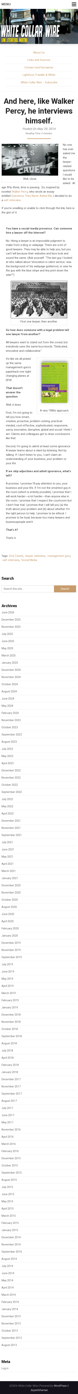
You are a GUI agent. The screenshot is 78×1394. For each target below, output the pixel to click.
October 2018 (10, 1029)
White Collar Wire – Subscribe (39, 82)
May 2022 (7, 806)
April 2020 (8, 921)
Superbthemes (39, 1390)
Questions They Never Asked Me (31, 196)
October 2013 (10, 1330)
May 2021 (7, 856)
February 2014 (10, 1301)
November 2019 (11, 950)
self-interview (12, 200)
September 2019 (12, 957)
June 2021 (8, 849)
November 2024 (11, 677)
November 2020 (11, 892)
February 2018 (10, 1064)
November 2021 (11, 827)
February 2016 (10, 1151)
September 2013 (12, 1337)
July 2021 (7, 842)
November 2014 (11, 1244)
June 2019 (8, 971)
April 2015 (8, 1208)
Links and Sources (38, 60)
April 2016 (8, 1136)
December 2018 (11, 1014)
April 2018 (8, 1057)
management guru (59, 556)
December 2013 (11, 1316)
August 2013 (9, 1345)
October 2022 (10, 784)
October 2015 (10, 1165)
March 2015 (9, 1215)
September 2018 (12, 1036)
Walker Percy (20, 191)
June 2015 (8, 1194)
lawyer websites (35, 556)
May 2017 (7, 1122)
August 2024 (9, 691)
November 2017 (11, 1086)
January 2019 (10, 1007)
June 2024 (8, 698)
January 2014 (10, 1309)
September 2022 (12, 791)
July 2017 (7, 1108)
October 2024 (10, 684)
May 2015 (7, 1201)
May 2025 (7, 648)
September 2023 (12, 734)
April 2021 (8, 863)
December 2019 (11, 942)
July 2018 (7, 1050)
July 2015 (7, 1187)
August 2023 (9, 741)
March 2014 (9, 1294)
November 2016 (11, 1129)
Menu (6, 4)
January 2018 (10, 1072)
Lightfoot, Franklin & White (39, 75)
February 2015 (10, 1222)
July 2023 (7, 748)
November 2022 (11, 777)
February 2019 (10, 1000)
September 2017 (12, 1093)
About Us (39, 52)
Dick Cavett (16, 556)
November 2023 (11, 720)
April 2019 (8, 985)
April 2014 (8, 1287)
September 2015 (12, 1172)
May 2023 (7, 756)
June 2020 (8, 914)
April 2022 (8, 813)
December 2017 (11, 1079)
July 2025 (7, 633)
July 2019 (7, 964)
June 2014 (8, 1273)
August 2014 (9, 1258)
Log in (5, 1368)
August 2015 (9, 1179)
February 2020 (10, 928)
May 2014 (7, 1280)
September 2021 (12, 835)
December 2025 (11, 619)
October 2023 (10, 727)
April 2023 (8, 763)
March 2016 (9, 1143)
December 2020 (11, 885)
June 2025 (8, 641)
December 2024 (11, 669)
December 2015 (11, 1158)
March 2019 (9, 993)
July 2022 (7, 799)
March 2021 (9, 871)
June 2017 (8, 1115)
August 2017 (9, 1100)
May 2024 (7, 705)
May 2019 (7, 978)
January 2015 (10, 1230)
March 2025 (9, 655)
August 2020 (9, 906)
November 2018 (11, 1021)
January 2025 (10, 662)
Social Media (29, 560)
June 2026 (8, 612)
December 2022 (11, 770)
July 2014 (7, 1266)
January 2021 (10, 878)
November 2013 (11, 1323)
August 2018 (9, 1043)
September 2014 (12, 1251)
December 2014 (11, 1237)
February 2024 (10, 712)
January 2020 (10, 935)
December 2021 (11, 820)
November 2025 (11, 626)
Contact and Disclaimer (38, 67)
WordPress (60, 1385)
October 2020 (10, 899)
